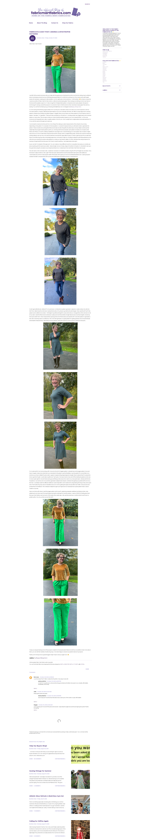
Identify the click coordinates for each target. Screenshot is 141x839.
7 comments (37, 810)
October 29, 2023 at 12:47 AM (44, 691)
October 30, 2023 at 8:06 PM (54, 695)
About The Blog (42, 23)
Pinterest (105, 55)
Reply (35, 688)
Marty (104, 73)
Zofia (35, 691)
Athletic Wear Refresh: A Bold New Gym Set (46, 796)
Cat (103, 65)
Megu (104, 74)
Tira (103, 82)
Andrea (104, 62)
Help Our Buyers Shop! (38, 746)
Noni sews (36, 677)
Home (31, 23)
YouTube (105, 54)
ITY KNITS (75, 664)
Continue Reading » (60, 758)
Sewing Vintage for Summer (40, 771)
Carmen (105, 64)
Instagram (105, 53)
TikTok (104, 57)
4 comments (37, 785)
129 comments (37, 758)
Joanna (104, 69)
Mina (104, 76)
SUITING (82, 664)
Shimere (105, 80)
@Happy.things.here (75, 106)
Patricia (104, 77)
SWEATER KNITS (68, 664)
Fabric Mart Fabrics (107, 51)
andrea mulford (42, 681)
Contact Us (54, 23)
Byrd (104, 63)
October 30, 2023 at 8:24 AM (46, 704)
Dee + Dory (105, 66)
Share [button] (87, 669)
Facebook (105, 52)
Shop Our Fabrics (67, 23)
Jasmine (105, 67)
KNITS (61, 664)
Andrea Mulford (42, 695)
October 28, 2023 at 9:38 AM (47, 677)
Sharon (104, 79)
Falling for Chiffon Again (38, 821)
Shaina (104, 78)
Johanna (105, 70)
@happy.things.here (41, 658)
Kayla (104, 72)
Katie (104, 71)
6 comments (37, 836)
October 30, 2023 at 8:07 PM (54, 681)
